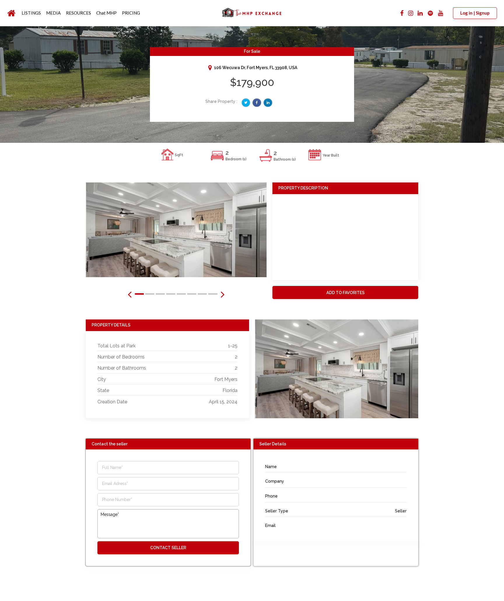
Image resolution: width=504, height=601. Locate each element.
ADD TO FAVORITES (345, 292)
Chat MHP (106, 12)
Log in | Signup (475, 12)
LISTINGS (31, 12)
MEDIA (53, 12)
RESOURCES (78, 12)
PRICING (131, 12)
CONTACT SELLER (168, 547)
